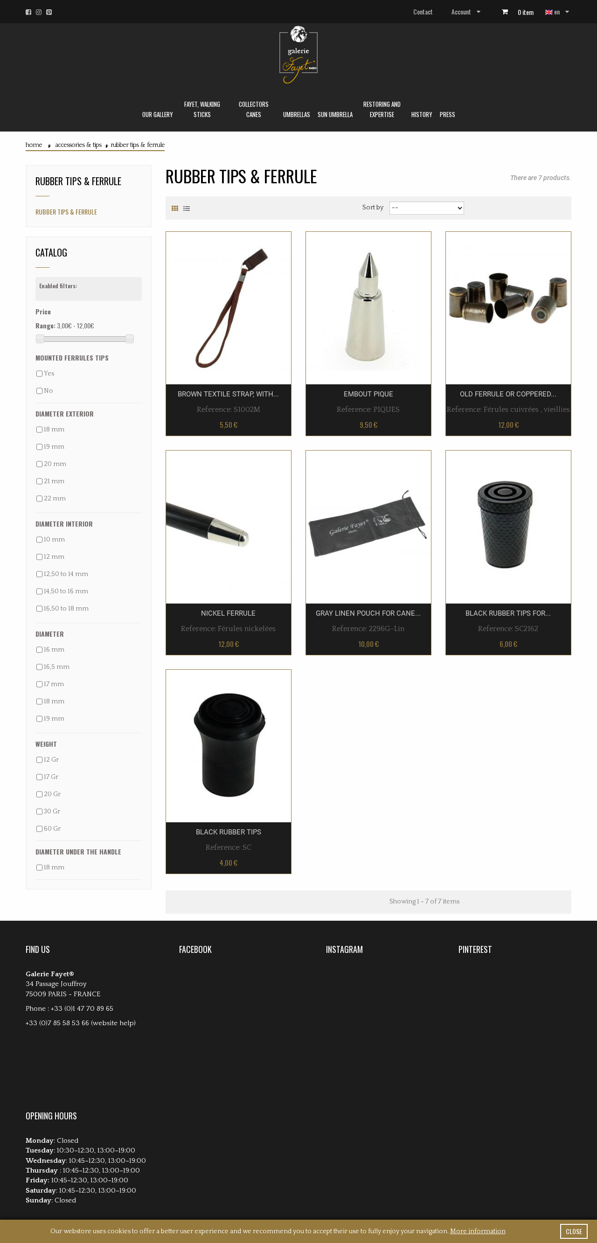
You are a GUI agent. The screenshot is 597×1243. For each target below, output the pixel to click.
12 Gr (51, 760)
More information (478, 1231)
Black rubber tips (228, 832)
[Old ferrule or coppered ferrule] (508, 307)
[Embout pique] (368, 307)
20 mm (55, 464)
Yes (49, 373)
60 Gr (52, 829)
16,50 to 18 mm (66, 608)
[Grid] (175, 208)
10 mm (54, 539)
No (48, 391)
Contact (423, 11)
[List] (186, 208)
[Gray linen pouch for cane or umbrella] (368, 526)
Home (34, 145)
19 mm (54, 447)
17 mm (54, 684)
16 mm (54, 649)
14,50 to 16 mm (66, 591)
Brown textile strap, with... (228, 394)
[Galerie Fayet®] (298, 55)
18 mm (54, 429)
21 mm (54, 481)
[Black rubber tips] (228, 745)
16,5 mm (56, 667)
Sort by (372, 207)
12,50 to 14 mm (66, 574)
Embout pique (368, 394)
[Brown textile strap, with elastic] (228, 307)
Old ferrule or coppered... (508, 394)
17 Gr (51, 777)
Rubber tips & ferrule (66, 211)
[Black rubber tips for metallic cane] (508, 526)
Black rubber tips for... (508, 613)
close (574, 1231)
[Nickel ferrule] (228, 526)
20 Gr (52, 794)
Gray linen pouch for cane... (368, 613)
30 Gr (52, 811)
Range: (45, 325)
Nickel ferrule (228, 613)
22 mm (55, 498)
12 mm (54, 557)
